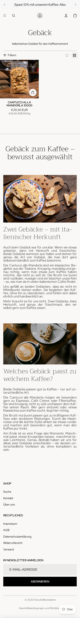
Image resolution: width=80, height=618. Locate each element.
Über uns (9, 504)
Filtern (12, 55)
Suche (7, 491)
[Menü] (4, 15)
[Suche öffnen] (13, 15)
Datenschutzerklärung (17, 536)
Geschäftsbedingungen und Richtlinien (40, 608)
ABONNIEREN (40, 581)
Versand (8, 549)
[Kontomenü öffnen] (66, 15)
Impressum (10, 524)
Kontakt (8, 498)
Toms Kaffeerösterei (45, 599)
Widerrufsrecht (12, 543)
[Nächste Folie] (75, 4)
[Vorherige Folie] (4, 4)
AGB (6, 530)
